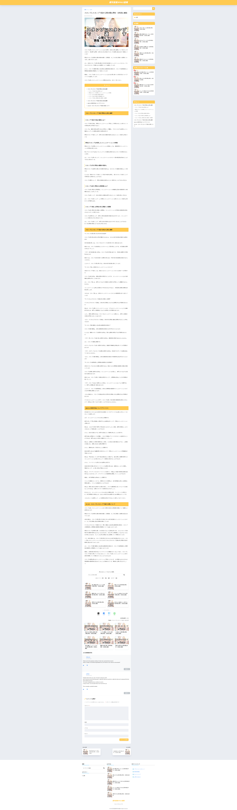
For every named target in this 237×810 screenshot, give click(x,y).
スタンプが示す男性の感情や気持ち (96, 94)
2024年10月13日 (89, 675)
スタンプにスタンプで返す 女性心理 (120, 620)
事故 (106, 578)
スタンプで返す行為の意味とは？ (96, 91)
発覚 (116, 578)
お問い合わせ (137, 777)
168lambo (88, 657)
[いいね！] (83, 665)
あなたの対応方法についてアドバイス (96, 103)
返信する (126, 669)
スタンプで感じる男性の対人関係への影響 (98, 98)
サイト (86, 733)
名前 (86, 722)
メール (86, 728)
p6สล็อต (87, 673)
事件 (103, 578)
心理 (127, 618)
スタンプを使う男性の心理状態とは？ (97, 96)
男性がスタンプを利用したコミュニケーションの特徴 (100, 92)
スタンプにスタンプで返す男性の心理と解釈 (97, 89)
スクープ (112, 578)
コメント (87, 705)
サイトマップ (137, 774)
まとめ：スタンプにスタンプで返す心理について (98, 105)
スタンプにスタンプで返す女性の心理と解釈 (97, 100)
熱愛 (109, 578)
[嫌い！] (87, 665)
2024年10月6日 (88, 658)
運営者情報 (136, 771)
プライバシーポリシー (139, 769)
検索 (124, 574)
